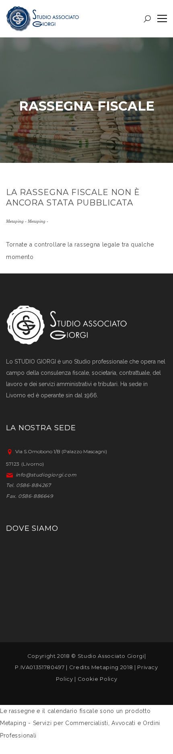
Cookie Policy (97, 679)
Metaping (105, 667)
